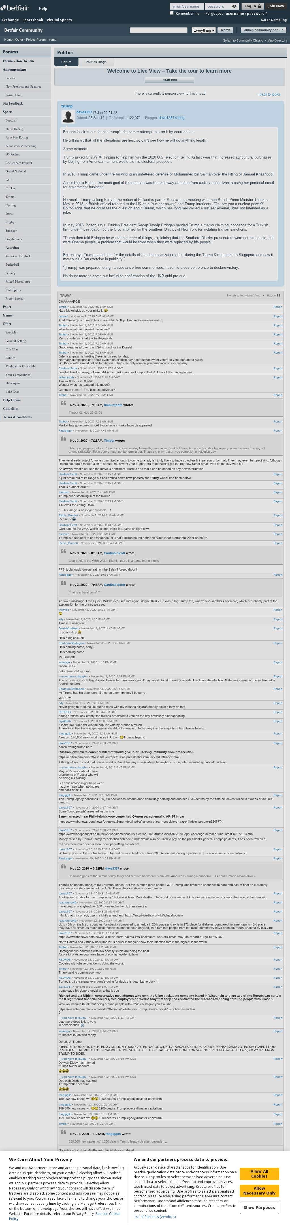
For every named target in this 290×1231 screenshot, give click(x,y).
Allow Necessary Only (259, 1191)
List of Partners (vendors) (155, 1216)
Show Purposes (259, 1207)
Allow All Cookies (259, 1174)
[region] (145, 1191)
